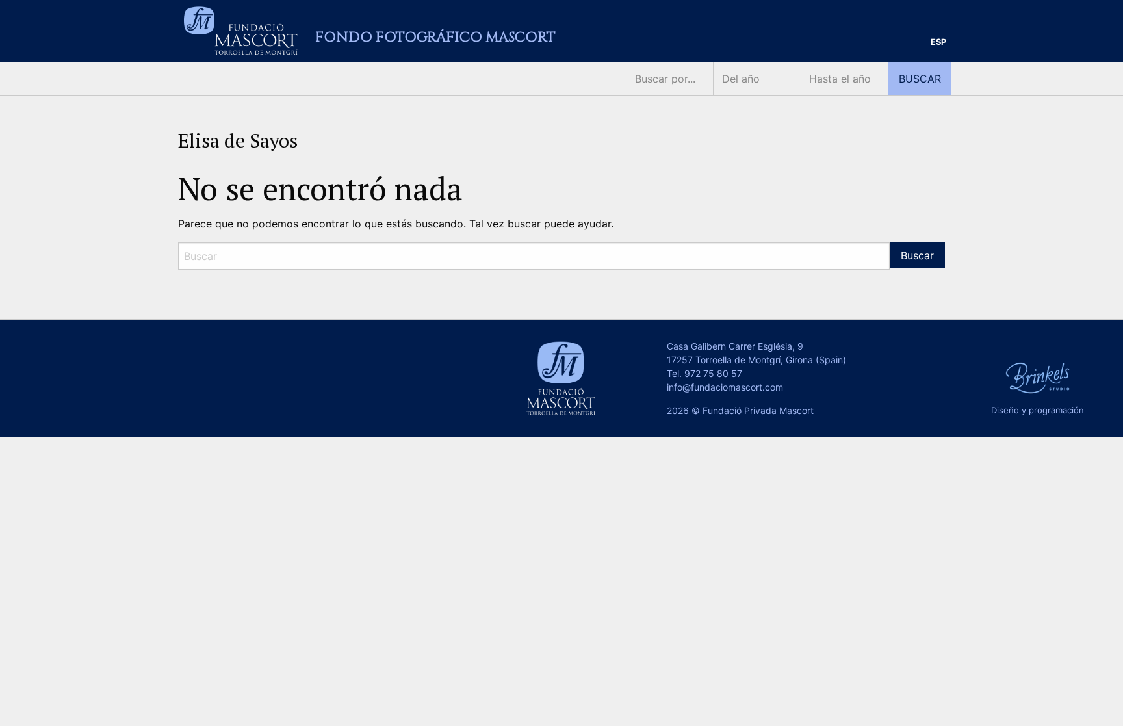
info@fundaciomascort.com (725, 387)
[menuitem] (938, 42)
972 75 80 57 (713, 373)
